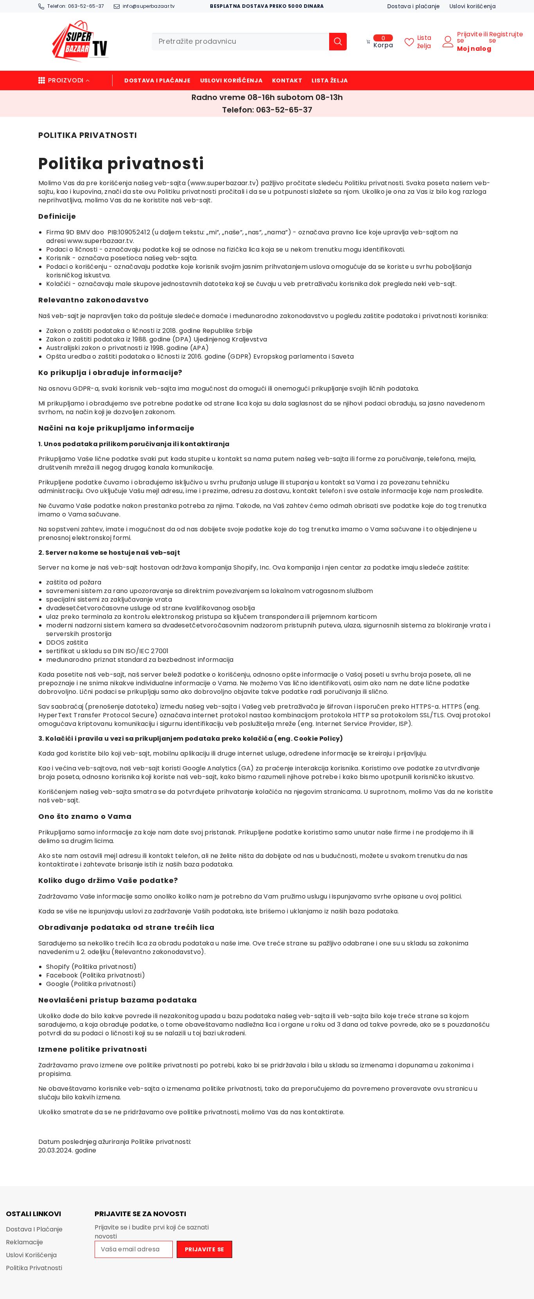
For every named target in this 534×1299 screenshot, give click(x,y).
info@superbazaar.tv (149, 6)
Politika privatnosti (103, 966)
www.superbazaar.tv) (224, 183)
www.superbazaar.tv (100, 240)
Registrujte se (506, 37)
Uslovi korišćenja (473, 6)
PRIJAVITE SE (204, 1249)
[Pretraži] (249, 41)
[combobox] (240, 41)
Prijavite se (469, 37)
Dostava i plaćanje (413, 6)
